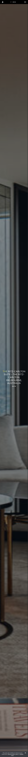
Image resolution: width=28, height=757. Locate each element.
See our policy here (13, 754)
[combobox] (14, 2)
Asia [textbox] (14, 2)
